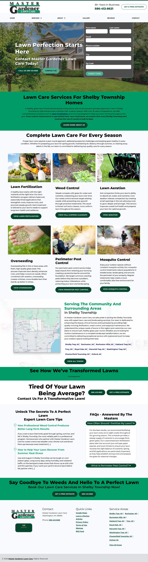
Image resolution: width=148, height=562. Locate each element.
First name (91, 27)
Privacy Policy (82, 522)
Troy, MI (68, 349)
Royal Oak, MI (81, 349)
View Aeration (110, 215)
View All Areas (115, 545)
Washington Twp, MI (116, 349)
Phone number (93, 45)
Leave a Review (82, 516)
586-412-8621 (104, 8)
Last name (115, 27)
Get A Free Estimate (134, 7)
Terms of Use (81, 525)
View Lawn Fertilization (26, 216)
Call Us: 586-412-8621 (28, 71)
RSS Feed (80, 531)
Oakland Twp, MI (123, 344)
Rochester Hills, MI (104, 344)
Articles (79, 519)
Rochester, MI (87, 344)
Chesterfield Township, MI (77, 354)
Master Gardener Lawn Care (20, 559)
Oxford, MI (96, 354)
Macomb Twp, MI (97, 349)
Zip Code (90, 63)
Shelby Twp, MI (72, 344)
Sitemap (79, 528)
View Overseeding (23, 288)
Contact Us (51, 71)
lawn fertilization (60, 114)
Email (89, 36)
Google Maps (81, 513)
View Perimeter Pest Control (73, 290)
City (88, 54)
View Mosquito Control (115, 289)
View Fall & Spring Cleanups (72, 215)
